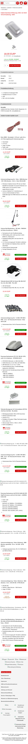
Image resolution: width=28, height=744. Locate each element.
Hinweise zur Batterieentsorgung (9, 698)
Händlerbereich (5, 675)
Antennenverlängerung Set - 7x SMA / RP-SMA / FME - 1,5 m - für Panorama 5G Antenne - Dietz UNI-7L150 (13, 319)
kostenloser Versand (20, 254)
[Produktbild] (14, 30)
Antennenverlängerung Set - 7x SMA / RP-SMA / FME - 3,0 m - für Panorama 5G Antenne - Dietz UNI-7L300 (13, 456)
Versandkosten (17, 56)
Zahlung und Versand (6, 689)
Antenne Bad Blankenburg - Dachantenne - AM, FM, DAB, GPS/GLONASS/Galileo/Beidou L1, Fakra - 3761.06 (13, 621)
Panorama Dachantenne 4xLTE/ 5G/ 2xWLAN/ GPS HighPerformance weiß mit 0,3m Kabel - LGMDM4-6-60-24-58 (14, 495)
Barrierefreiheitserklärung (7, 701)
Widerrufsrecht (5, 687)
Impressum (4, 681)
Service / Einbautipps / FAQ (8, 695)
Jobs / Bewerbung (5, 678)
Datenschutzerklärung (6, 692)
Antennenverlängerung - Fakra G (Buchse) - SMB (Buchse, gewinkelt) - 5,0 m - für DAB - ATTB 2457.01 (13, 544)
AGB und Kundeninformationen (9, 684)
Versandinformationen (18, 740)
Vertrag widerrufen (6, 672)
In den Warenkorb (15, 65)
